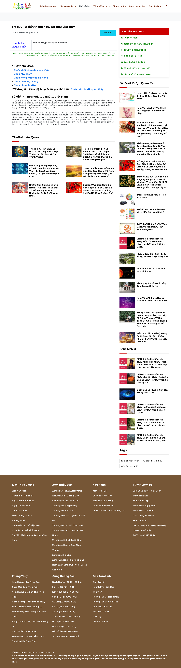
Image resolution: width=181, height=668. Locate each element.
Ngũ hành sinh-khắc (23, 500)
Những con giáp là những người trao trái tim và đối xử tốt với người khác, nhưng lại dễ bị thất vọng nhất (43, 190)
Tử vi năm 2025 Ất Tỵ (144, 535)
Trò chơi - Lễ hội (101, 611)
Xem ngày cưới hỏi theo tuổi (67, 525)
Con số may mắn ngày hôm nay (149, 525)
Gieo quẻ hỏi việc (142, 530)
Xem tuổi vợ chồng (103, 500)
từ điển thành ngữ (152, 461)
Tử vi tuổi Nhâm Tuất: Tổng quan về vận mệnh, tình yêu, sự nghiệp (152, 227)
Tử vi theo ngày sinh (144, 505)
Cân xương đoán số (143, 515)
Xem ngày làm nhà (62, 510)
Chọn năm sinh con (103, 505)
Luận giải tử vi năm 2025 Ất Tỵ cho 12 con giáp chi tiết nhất (152, 96)
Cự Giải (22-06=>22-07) (64, 601)
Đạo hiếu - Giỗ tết (102, 606)
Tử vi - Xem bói (100, 6)
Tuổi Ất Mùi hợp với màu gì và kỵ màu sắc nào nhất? (151, 210)
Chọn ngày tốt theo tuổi (65, 500)
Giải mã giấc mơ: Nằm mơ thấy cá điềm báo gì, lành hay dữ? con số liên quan (151, 438)
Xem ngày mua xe (61, 555)
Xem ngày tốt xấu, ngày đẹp (67, 491)
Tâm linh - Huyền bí (22, 495)
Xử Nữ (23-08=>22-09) (63, 611)
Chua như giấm (23, 74)
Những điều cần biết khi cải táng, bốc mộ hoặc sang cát (152, 255)
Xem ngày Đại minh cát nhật (67, 540)
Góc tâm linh (154, 6)
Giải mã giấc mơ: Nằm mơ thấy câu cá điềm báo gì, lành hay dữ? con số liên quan (151, 424)
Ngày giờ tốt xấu (21, 505)
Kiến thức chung (47, 6)
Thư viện (97, 592)
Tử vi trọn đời (140, 495)
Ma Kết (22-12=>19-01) (63, 587)
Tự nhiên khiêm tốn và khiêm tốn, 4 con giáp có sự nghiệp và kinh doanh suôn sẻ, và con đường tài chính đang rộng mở (97, 154)
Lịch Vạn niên (19, 491)
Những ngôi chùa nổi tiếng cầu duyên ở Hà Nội (151, 284)
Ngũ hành (84, 6)
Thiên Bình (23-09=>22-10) (66, 616)
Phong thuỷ (118, 6)
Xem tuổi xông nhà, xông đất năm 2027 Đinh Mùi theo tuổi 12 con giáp (69, 565)
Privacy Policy (19, 655)
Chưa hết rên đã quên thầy (87, 89)
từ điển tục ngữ (129, 466)
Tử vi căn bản (19, 510)
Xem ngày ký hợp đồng (64, 505)
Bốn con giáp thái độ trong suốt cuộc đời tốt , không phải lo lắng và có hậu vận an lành (152, 337)
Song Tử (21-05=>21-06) (64, 597)
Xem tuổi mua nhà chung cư (27, 606)
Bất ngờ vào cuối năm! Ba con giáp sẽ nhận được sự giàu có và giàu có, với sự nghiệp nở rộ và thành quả (98, 189)
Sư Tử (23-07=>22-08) (63, 606)
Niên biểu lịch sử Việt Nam (26, 525)
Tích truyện (99, 582)
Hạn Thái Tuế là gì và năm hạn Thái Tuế (151, 270)
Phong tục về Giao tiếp (105, 601)
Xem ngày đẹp (67, 6)
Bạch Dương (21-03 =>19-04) (67, 582)
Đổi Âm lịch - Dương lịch (65, 495)
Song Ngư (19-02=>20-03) (65, 636)
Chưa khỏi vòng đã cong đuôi (31, 70)
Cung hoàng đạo (137, 6)
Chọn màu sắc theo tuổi (25, 587)
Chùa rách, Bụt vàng (26, 81)
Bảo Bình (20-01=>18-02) (65, 631)
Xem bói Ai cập (141, 500)
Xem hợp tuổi (100, 491)
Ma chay (97, 616)
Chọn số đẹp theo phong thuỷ (28, 601)
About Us (52, 655)
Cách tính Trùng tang (24, 631)
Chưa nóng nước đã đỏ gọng (31, 77)
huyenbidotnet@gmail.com (42, 652)
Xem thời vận (140, 520)
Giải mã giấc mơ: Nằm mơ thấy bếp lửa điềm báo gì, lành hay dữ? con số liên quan (151, 243)
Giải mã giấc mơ (101, 621)
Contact (24, 652)
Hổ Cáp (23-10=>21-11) (63, 621)
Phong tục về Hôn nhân (106, 597)
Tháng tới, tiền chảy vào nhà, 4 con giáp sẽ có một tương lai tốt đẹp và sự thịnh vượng (43, 153)
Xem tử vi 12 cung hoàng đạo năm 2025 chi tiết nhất (152, 299)
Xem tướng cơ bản (22, 515)
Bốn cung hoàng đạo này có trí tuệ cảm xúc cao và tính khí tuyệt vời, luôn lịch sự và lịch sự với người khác (44, 171)
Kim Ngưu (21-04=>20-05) (65, 592)
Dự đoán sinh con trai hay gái (109, 510)
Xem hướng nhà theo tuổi (26, 582)
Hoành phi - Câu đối (103, 587)
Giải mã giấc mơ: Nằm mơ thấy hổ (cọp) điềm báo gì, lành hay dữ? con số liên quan (151, 408)
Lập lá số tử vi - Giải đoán (147, 491)
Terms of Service (37, 655)
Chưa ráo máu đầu (25, 85)
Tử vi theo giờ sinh (143, 510)
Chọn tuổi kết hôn (102, 495)
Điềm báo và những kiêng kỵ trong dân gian (152, 391)
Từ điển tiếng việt (130, 461)
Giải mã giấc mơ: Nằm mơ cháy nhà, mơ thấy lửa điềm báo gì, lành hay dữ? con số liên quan (152, 378)
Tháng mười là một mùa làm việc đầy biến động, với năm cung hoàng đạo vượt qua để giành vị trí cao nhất (98, 172)
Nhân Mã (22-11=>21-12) (64, 626)
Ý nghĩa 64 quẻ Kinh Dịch (25, 530)
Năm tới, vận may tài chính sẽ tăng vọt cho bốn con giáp (151, 111)
